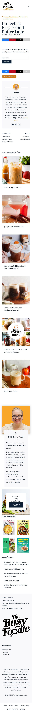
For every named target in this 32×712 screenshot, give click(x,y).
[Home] (2, 17)
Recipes (22, 709)
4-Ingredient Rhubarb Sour (14, 226)
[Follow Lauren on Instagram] (16, 124)
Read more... (15, 482)
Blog (8, 709)
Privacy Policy (6, 649)
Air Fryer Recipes (7, 597)
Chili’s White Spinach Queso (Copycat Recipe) (7, 138)
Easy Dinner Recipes (8, 600)
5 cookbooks (17, 477)
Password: (5, 58)
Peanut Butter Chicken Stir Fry (14, 569)
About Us (5, 652)
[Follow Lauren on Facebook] (12, 124)
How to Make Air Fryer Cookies (12, 608)
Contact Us (5, 655)
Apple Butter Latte (10, 391)
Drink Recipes (17, 34)
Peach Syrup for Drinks (12, 187)
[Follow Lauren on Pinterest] (19, 124)
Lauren (5, 34)
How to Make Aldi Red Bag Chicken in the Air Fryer (15, 604)
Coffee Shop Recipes (9, 76)
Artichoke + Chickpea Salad (25, 136)
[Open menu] (28, 6)
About (16, 705)
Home (5, 705)
